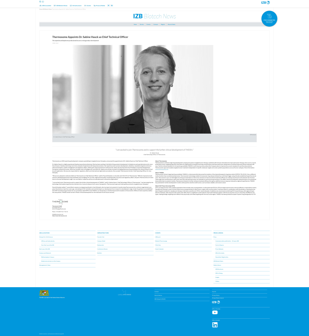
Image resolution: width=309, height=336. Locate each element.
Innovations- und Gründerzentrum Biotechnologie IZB (52, 333)
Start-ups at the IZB (44, 249)
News (135, 24)
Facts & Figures (219, 245)
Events (89, 5)
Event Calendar (159, 249)
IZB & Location (46, 5)
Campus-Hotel (101, 241)
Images (217, 277)
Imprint (214, 291)
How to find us (158, 295)
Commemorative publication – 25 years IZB (227, 241)
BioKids (99, 253)
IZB (154, 16)
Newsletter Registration (221, 257)
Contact (156, 291)
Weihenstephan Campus (47, 257)
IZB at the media (219, 253)
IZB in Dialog (218, 273)
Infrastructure (77, 5)
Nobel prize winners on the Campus (50, 261)
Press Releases (219, 249)
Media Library (217, 265)
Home (40, 9)
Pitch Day (158, 245)
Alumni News (171, 24)
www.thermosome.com (161, 169)
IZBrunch (158, 237)
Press (215, 237)
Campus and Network (45, 253)
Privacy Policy (215, 295)
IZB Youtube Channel (108, 5)
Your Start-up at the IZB (47, 245)
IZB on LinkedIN (111, 5)
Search (64, 3)
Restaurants (100, 245)
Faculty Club (100, 237)
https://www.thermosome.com (59, 215)
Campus (155, 24)
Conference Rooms (102, 249)
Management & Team (44, 265)
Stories (142, 24)
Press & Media (100, 5)
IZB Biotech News (61, 5)
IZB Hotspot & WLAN (159, 299)
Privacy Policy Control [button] (218, 298)
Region (163, 24)
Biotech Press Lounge (161, 241)
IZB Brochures (219, 269)
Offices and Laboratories (48, 241)
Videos (217, 281)
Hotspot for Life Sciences (46, 237)
